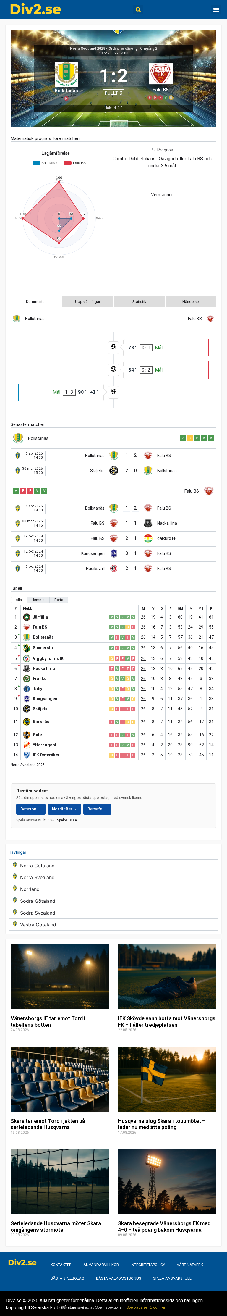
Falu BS (40, 627)
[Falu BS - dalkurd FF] (113, 539)
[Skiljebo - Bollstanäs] (113, 471)
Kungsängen (45, 698)
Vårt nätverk (190, 1264)
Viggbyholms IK (48, 658)
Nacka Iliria (44, 668)
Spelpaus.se (67, 820)
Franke (39, 678)
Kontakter (61, 1264)
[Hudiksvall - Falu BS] (113, 569)
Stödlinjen (158, 1307)
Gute (37, 734)
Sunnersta (43, 647)
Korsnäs (41, 721)
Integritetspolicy (148, 1264)
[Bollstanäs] (66, 80)
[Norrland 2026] (113, 889)
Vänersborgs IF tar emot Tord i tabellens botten (48, 1021)
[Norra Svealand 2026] (113, 877)
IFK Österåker (46, 755)
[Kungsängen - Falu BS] (113, 554)
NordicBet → (64, 809)
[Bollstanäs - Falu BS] (113, 456)
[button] (138, 9)
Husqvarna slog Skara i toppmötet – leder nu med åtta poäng (161, 1124)
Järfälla (40, 617)
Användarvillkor (101, 1264)
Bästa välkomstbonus (118, 1278)
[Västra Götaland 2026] (113, 924)
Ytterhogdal (44, 744)
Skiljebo (41, 708)
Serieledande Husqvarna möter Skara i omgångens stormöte (57, 1226)
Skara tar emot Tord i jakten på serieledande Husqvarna (48, 1124)
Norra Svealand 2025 (28, 765)
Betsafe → (97, 809)
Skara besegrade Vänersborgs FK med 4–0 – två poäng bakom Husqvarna (164, 1226)
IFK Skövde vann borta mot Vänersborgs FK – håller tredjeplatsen (166, 1021)
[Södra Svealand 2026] (113, 912)
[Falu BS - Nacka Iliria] (113, 523)
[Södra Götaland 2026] (113, 901)
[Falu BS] (160, 80)
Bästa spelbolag (67, 1278)
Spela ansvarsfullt (173, 1278)
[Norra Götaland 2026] (113, 865)
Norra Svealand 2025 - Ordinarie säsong (103, 48)
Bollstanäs (43, 637)
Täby (37, 688)
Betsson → (30, 809)
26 (143, 617)
